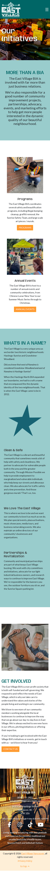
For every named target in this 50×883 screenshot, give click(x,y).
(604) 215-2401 (25, 797)
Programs (25, 227)
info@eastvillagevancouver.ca (25, 800)
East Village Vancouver (32, 853)
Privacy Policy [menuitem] (25, 861)
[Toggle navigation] (46, 9)
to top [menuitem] (23, 866)
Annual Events (25, 309)
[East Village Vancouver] (11, 9)
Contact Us (10, 749)
